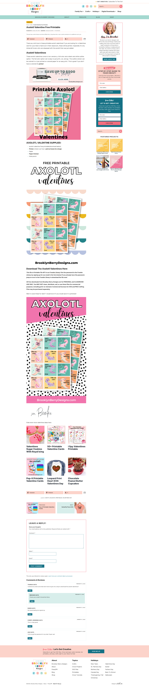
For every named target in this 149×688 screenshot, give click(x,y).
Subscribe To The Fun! (110, 1)
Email (31, 558)
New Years (94, 664)
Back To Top (56, 683)
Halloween (108, 675)
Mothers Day (95, 669)
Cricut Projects (77, 667)
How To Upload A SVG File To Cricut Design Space (116, 170)
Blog (53, 672)
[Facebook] (83, 6)
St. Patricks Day (96, 667)
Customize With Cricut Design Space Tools (103, 152)
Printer (31, 149)
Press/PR (55, 669)
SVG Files (75, 669)
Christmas (94, 678)
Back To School (110, 672)
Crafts (87, 11)
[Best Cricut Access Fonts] (116, 145)
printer (41, 64)
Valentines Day (67, 497)
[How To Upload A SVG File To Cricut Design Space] (116, 161)
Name (31, 551)
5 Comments (57, 30)
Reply (29, 590)
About (54, 667)
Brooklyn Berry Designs (59, 664)
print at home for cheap (53, 149)
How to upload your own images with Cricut (102, 169)
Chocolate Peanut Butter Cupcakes (75, 481)
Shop (119, 11)
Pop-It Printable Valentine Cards (35, 479)
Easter (107, 667)
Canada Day (95, 672)
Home (27, 24)
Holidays (96, 11)
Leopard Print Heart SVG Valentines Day (55, 481)
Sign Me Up (96, 651)
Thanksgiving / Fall (97, 675)
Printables (59, 497)
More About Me (109, 59)
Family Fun (78, 11)
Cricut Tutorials (77, 675)
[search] (120, 6)
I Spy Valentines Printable (76, 447)
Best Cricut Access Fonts (116, 152)
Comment (32, 533)
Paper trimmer (34, 154)
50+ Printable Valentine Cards (55, 447)
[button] (81, 69)
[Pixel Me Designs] (120, 683)
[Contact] (95, 6)
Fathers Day (109, 669)
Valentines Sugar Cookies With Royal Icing (35, 449)
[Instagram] (91, 6)
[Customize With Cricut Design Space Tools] (102, 145)
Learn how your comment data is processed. (60, 576)
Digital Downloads (108, 11)
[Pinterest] (87, 6)
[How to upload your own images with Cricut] (102, 161)
